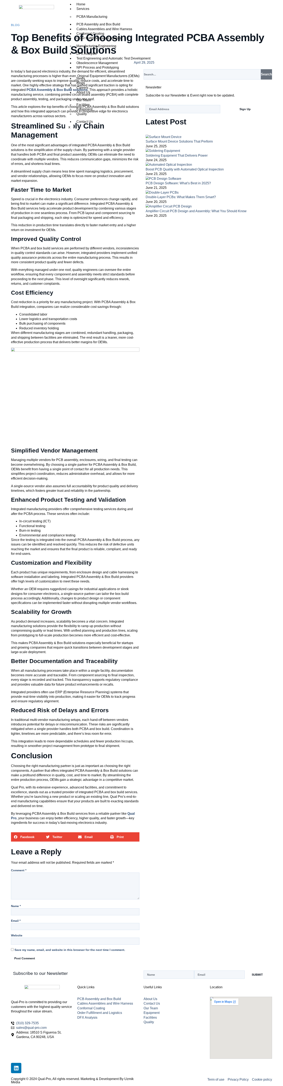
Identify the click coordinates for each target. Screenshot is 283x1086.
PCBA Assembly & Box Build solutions (57, 90)
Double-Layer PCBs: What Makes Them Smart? (181, 197)
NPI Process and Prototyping (97, 67)
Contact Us (84, 121)
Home (80, 4)
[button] (27, 837)
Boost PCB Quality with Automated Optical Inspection (185, 169)
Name (16, 906)
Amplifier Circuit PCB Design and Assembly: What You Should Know (196, 211)
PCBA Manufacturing (91, 16)
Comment (18, 870)
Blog (15, 25)
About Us (83, 92)
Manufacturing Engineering (96, 46)
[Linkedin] (16, 1068)
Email (16, 920)
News (80, 78)
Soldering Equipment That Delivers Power (177, 155)
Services (82, 9)
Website (16, 935)
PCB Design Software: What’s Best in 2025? (178, 183)
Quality (81, 114)
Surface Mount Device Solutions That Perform (179, 141)
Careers (82, 87)
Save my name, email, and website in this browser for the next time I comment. (70, 949)
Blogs (80, 83)
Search (266, 74)
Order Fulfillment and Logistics (98, 38)
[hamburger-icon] (216, 3)
